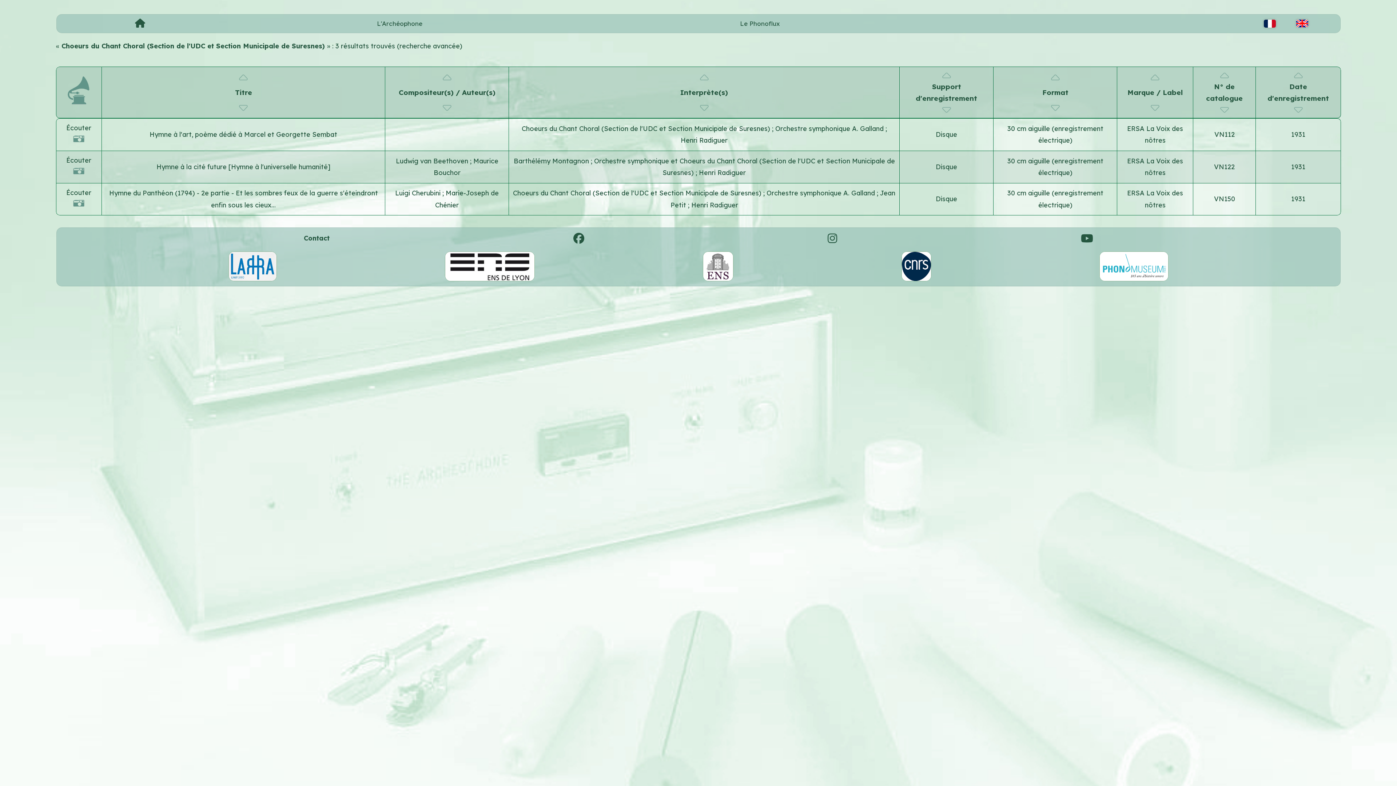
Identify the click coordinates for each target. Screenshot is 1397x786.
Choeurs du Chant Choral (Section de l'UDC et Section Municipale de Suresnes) (647, 128)
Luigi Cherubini (418, 193)
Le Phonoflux (760, 23)
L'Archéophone (399, 23)
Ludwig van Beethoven (433, 161)
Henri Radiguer (704, 140)
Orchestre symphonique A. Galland (830, 128)
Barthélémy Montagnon (552, 161)
